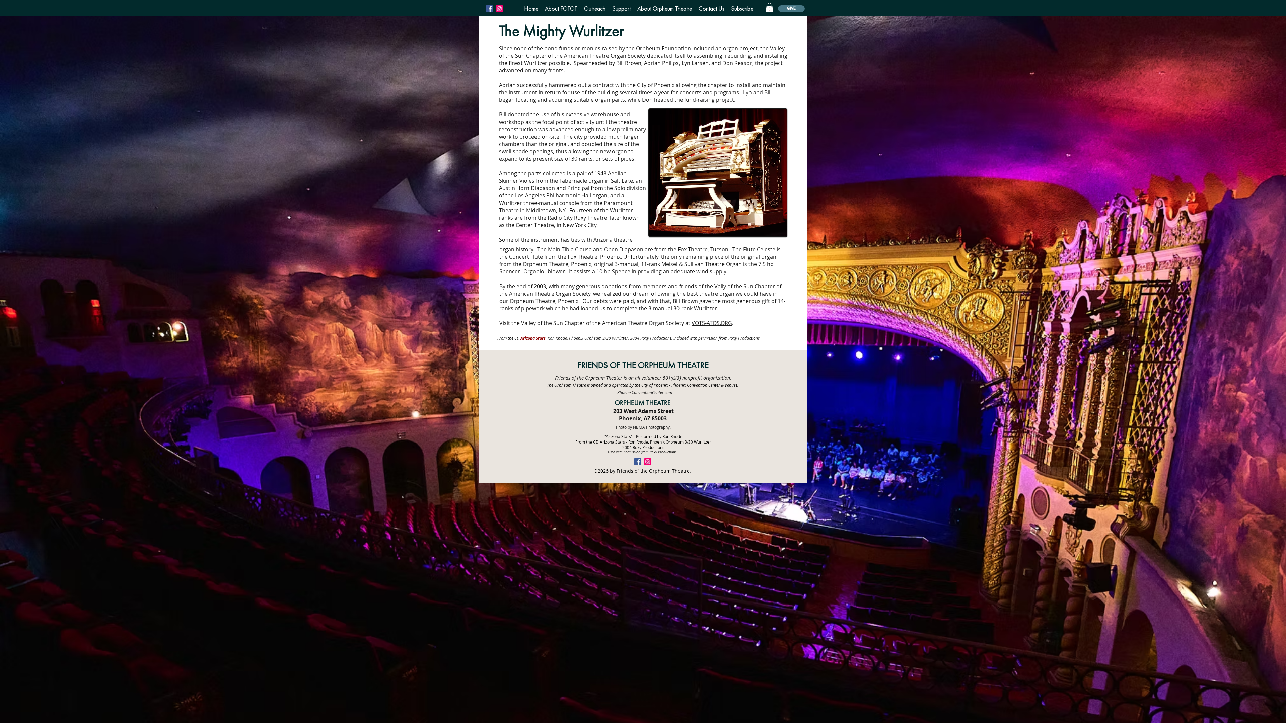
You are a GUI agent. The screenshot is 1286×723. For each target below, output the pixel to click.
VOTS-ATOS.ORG (712, 323)
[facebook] (489, 8)
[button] (561, 8)
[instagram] (499, 8)
